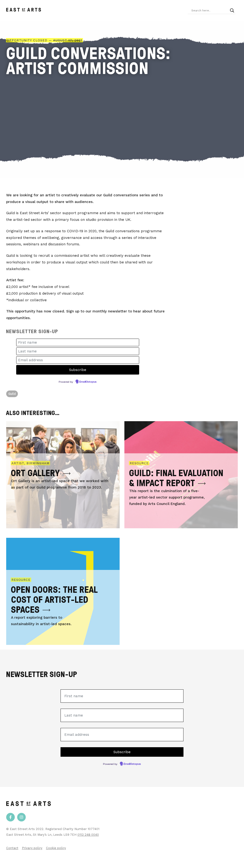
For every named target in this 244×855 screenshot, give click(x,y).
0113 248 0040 (88, 834)
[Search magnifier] (232, 10)
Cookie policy (56, 848)
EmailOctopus (88, 382)
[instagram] (21, 817)
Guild (12, 393)
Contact (12, 848)
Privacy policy (32, 848)
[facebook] (10, 817)
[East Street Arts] (23, 10)
